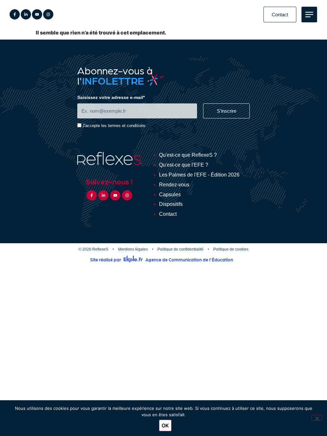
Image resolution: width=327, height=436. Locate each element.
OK (165, 425)
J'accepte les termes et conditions (114, 126)
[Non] (316, 418)
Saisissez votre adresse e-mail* (111, 97)
